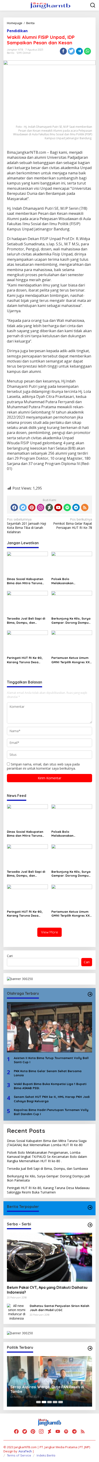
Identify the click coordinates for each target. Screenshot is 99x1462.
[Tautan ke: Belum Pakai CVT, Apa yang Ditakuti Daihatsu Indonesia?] (49, 1257)
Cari (10, 956)
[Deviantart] (49, 507)
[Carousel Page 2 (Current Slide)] (44, 1402)
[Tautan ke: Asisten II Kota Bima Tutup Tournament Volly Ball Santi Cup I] (49, 1027)
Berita (10, 52)
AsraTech (25, 1451)
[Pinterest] (31, 507)
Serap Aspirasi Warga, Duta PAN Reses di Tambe (47, 1389)
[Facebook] (14, 507)
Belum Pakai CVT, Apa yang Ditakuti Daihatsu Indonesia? (47, 1290)
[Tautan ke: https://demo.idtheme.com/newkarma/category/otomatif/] (90, 1207)
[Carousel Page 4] (55, 1402)
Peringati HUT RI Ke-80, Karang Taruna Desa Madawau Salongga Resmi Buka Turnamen (27, 660)
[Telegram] (76, 507)
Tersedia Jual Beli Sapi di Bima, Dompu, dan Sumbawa (26, 621)
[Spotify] (67, 507)
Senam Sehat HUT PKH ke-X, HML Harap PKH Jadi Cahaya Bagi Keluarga (52, 1099)
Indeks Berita (46, 1455)
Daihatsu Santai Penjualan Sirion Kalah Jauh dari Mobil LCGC (59, 1308)
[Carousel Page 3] (49, 1402)
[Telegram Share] (79, 51)
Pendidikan (17, 30)
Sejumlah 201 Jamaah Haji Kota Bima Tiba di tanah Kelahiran (26, 525)
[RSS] (84, 507)
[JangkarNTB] (50, 5)
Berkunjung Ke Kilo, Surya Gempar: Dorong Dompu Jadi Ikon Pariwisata (70, 621)
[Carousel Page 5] (60, 1402)
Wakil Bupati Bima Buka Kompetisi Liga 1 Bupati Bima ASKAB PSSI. (50, 1086)
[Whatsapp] (87, 51)
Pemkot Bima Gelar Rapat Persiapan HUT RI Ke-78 (72, 523)
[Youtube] (58, 507)
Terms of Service (19, 1455)
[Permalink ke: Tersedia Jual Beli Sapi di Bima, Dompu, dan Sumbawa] (27, 603)
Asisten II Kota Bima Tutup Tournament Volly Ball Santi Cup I (51, 1060)
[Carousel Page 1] (38, 1402)
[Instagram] (40, 507)
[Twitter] (23, 507)
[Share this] (63, 51)
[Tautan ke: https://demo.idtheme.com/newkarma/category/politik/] (90, 1348)
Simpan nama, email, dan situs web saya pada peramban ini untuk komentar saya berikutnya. (43, 766)
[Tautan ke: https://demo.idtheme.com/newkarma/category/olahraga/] (90, 994)
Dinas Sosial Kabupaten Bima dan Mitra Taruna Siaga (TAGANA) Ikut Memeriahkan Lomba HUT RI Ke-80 (26, 581)
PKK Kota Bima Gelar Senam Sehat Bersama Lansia (48, 1073)
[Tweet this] (71, 51)
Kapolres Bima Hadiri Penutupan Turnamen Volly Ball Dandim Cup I (51, 1112)
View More (49, 932)
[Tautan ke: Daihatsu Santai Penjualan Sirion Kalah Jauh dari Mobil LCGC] (16, 1311)
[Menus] (7, 5)
